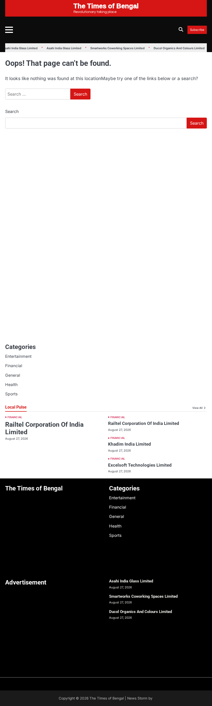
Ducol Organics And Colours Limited (177, 48)
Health (11, 384)
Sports (11, 393)
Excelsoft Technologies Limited (140, 465)
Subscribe (197, 30)
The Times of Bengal (106, 698)
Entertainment (18, 356)
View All (197, 407)
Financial (13, 365)
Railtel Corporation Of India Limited (143, 423)
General (12, 375)
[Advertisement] (106, 171)
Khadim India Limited (129, 444)
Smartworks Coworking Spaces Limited (116, 48)
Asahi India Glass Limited (18, 48)
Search (12, 111)
